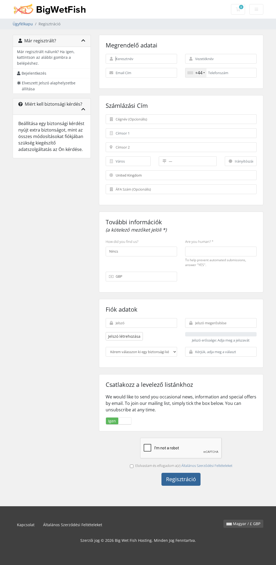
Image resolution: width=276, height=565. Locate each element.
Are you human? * (199, 241)
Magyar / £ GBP (246, 523)
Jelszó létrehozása (124, 336)
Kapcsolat (25, 524)
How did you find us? (122, 241)
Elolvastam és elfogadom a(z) (183, 465)
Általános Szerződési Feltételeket (206, 465)
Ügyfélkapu (23, 23)
